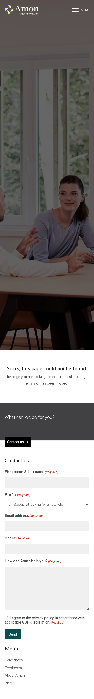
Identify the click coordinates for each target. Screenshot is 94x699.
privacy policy (43, 618)
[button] (80, 10)
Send (13, 634)
